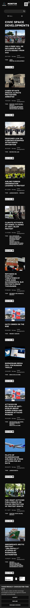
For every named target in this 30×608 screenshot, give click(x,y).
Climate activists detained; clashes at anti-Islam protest (14, 226)
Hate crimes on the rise (14, 325)
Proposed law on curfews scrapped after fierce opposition (14, 141)
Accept (14, 597)
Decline (15, 601)
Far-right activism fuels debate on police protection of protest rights (14, 503)
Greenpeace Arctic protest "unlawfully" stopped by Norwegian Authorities (14, 550)
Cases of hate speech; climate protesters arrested (13, 94)
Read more (8, 67)
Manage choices (15, 605)
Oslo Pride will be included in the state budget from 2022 (14, 49)
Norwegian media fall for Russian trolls (14, 365)
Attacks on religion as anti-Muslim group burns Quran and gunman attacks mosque (13, 409)
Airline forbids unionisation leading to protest (15, 184)
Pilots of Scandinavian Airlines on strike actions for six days (14, 459)
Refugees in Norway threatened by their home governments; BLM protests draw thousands (14, 280)
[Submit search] (23, 11)
